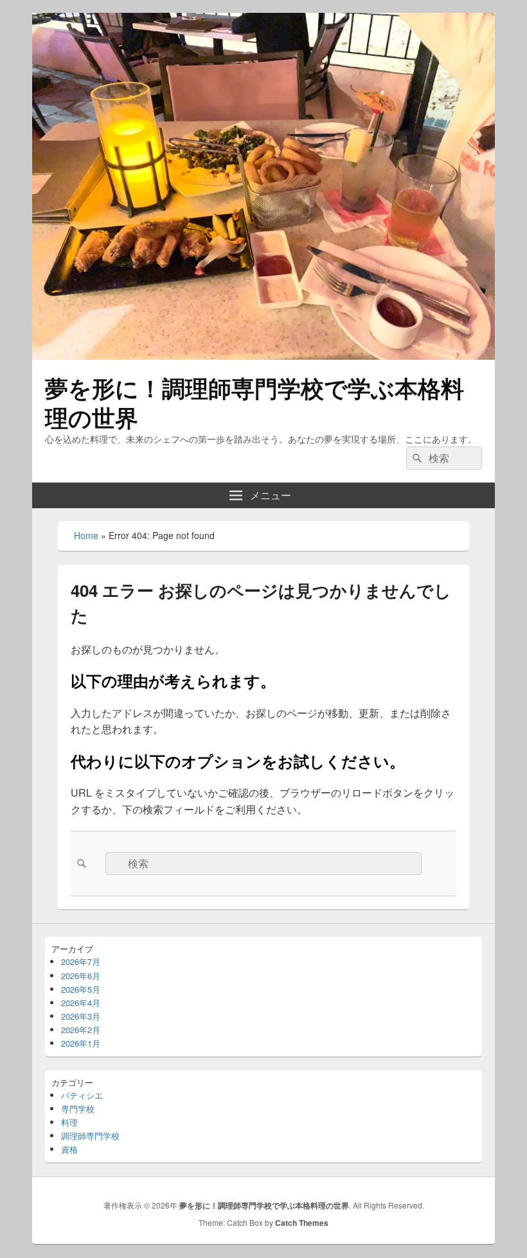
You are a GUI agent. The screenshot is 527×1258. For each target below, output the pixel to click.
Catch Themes (301, 1222)
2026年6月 (80, 976)
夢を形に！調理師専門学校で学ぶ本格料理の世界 (254, 402)
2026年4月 (80, 1003)
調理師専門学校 (90, 1136)
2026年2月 (80, 1029)
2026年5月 (80, 989)
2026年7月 (80, 961)
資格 (69, 1149)
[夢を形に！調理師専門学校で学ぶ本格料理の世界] (263, 355)
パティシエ (82, 1095)
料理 (69, 1122)
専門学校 (77, 1109)
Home (86, 535)
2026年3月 (80, 1016)
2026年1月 (80, 1043)
